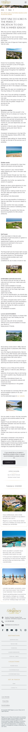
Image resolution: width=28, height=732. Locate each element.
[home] (6, 2)
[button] (25, 2)
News (9, 10)
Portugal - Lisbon (14, 656)
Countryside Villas (14, 669)
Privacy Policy (5, 701)
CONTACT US (9, 462)
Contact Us (14, 687)
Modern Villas (14, 665)
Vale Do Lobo (14, 643)
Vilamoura (14, 648)
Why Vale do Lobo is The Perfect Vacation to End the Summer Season (14, 13)
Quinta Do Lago (14, 639)
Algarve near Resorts (14, 652)
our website (20, 396)
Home (2, 10)
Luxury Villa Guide (5, 697)
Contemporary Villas (14, 674)
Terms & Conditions (5, 705)
